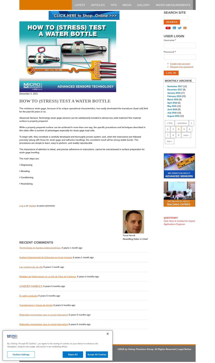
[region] (58, 345)
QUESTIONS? (171, 218)
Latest (80, 5)
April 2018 (172, 103)
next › (186, 135)
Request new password (181, 67)
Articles (98, 5)
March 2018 (172, 100)
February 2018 (174, 96)
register (32, 205)
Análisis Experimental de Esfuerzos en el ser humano (45, 257)
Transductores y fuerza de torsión (36, 305)
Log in (22, 205)
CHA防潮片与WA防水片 (31, 286)
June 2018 (172, 109)
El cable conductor (28, 295)
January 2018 (173, 93)
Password (170, 52)
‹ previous (182, 123)
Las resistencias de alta (31, 267)
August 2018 (173, 116)
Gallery (143, 5)
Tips (113, 5)
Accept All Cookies (97, 354)
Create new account (180, 63)
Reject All (73, 354)
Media (126, 5)
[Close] (107, 333)
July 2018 (171, 113)
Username (170, 40)
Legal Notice (184, 349)
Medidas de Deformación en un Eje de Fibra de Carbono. (47, 276)
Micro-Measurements (173, 5)
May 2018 (171, 106)
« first (170, 123)
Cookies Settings (21, 354)
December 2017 (174, 90)
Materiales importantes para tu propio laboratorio (43, 315)
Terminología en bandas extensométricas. (40, 248)
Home (26, 5)
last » (169, 141)
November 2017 (174, 86)
